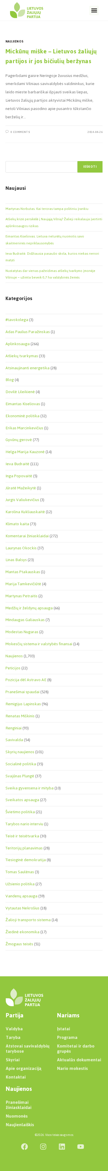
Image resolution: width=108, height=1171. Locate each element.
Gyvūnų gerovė (18, 440)
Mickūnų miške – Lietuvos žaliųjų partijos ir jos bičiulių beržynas (51, 56)
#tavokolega (16, 320)
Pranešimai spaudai (22, 692)
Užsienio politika (20, 884)
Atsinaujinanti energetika (27, 368)
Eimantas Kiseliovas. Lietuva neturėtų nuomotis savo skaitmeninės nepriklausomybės (44, 239)
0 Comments (20, 132)
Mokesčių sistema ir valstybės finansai (38, 644)
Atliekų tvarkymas (21, 356)
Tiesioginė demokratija (25, 860)
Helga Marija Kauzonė (25, 452)
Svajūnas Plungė (19, 776)
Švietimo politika (20, 812)
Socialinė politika (20, 764)
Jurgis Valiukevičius (22, 500)
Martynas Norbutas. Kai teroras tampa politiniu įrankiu (46, 209)
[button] (94, 10)
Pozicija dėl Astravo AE (25, 680)
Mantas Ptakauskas (22, 572)
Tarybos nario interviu (24, 824)
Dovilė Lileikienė (20, 392)
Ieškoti (90, 167)
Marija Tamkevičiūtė (23, 584)
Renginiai (13, 728)
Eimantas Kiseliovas (22, 404)
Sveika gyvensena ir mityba (29, 788)
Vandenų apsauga (21, 896)
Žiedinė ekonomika (22, 932)
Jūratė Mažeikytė (20, 488)
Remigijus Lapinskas (23, 704)
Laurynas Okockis (21, 548)
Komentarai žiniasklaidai (27, 536)
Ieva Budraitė (17, 464)
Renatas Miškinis (20, 716)
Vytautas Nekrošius (22, 908)
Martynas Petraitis (21, 596)
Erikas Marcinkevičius (24, 428)
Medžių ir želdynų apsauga (29, 608)
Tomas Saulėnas (19, 872)
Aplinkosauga (17, 344)
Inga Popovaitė (18, 476)
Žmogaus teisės (19, 944)
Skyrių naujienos (19, 752)
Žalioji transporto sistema (28, 920)
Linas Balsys (16, 560)
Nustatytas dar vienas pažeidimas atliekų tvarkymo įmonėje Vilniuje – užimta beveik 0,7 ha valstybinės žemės (50, 274)
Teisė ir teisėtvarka (22, 836)
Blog (9, 380)
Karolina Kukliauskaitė (25, 512)
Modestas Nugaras (21, 632)
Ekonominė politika (22, 416)
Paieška (11, 157)
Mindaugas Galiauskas (25, 620)
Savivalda (14, 740)
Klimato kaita (17, 524)
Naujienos (14, 41)
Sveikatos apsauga (22, 800)
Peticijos (12, 668)
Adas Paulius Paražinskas (27, 332)
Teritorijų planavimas (24, 848)
